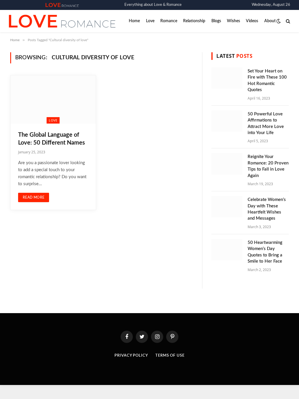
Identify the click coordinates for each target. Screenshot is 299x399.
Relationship (194, 21)
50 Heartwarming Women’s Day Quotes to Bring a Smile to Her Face (265, 251)
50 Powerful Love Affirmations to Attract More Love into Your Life (266, 123)
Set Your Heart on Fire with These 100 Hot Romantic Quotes (267, 80)
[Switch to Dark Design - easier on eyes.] (278, 21)
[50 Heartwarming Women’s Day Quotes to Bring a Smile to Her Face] (226, 249)
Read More (33, 197)
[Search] (287, 21)
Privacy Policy (131, 356)
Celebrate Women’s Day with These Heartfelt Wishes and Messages (267, 209)
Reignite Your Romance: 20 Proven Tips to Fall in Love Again (268, 166)
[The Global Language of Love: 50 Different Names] (53, 99)
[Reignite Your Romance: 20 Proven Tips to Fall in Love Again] (226, 163)
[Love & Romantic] (62, 5)
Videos (252, 21)
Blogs (216, 21)
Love (150, 21)
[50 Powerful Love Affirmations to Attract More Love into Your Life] (226, 121)
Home (134, 21)
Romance (168, 21)
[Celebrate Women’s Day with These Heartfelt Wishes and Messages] (226, 206)
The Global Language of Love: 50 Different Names (51, 139)
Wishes (233, 21)
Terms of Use (170, 356)
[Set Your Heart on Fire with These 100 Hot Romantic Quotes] (226, 78)
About (270, 21)
